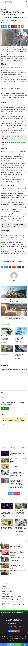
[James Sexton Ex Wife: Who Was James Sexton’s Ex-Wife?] (5, 546)
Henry (4, 20)
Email (2, 392)
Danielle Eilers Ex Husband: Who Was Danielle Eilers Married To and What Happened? (18, 559)
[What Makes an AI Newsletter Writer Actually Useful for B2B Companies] (5, 453)
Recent (4, 447)
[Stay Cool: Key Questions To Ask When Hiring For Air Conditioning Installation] (7, 331)
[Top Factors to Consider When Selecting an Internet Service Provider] (21, 330)
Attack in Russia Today (7, 353)
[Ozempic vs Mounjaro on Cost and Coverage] (5, 466)
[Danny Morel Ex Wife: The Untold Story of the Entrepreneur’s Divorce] (5, 572)
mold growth (21, 163)
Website (3, 397)
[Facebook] (2, 267)
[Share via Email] (20, 267)
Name (2, 387)
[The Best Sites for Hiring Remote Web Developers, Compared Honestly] (5, 460)
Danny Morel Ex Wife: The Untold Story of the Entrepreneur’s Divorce (18, 572)
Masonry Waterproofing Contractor (14, 261)
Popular (13, 447)
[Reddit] (15, 267)
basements (3, 242)
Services (7, 6)
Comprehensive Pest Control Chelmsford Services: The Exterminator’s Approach (20, 355)
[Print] (23, 267)
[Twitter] (5, 267)
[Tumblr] (10, 267)
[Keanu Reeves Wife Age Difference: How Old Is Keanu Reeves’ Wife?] (5, 552)
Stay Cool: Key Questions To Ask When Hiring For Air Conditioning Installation (7, 338)
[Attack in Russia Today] (7, 348)
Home (3, 6)
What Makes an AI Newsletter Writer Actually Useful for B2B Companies (17, 453)
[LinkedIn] (7, 267)
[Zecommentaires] (8, 2)
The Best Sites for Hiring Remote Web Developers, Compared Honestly (18, 460)
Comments (22, 447)
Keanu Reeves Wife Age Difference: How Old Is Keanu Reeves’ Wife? (17, 552)
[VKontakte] (18, 267)
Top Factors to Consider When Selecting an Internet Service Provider (21, 337)
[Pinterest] (13, 267)
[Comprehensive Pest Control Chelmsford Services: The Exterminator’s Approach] (21, 348)
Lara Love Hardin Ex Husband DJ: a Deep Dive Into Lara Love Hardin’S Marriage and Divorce (18, 565)
